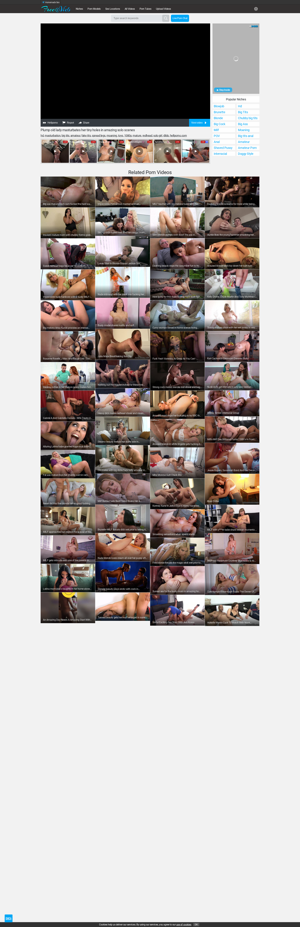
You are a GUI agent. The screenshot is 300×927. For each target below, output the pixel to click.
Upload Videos (163, 8)
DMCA (8, 918)
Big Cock (219, 124)
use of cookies (183, 924)
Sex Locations (112, 8)
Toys (120, 135)
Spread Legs (98, 135)
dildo (166, 135)
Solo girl (157, 135)
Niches (79, 8)
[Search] (165, 18)
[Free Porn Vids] (56, 9)
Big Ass (243, 124)
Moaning (112, 135)
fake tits (86, 135)
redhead (147, 135)
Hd (240, 106)
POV (217, 136)
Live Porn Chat (180, 18)
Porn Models (94, 8)
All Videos (130, 8)
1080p (128, 135)
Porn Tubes (145, 8)
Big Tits (65, 135)
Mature (137, 135)
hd (42, 135)
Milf (216, 130)
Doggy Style (245, 154)
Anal (217, 142)
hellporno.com (178, 135)
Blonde (218, 118)
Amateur (75, 135)
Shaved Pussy (223, 148)
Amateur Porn (247, 148)
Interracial (220, 154)
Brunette (219, 112)
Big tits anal (245, 136)
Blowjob (219, 106)
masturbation (52, 135)
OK (196, 924)
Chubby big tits (248, 118)
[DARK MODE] (256, 9)
